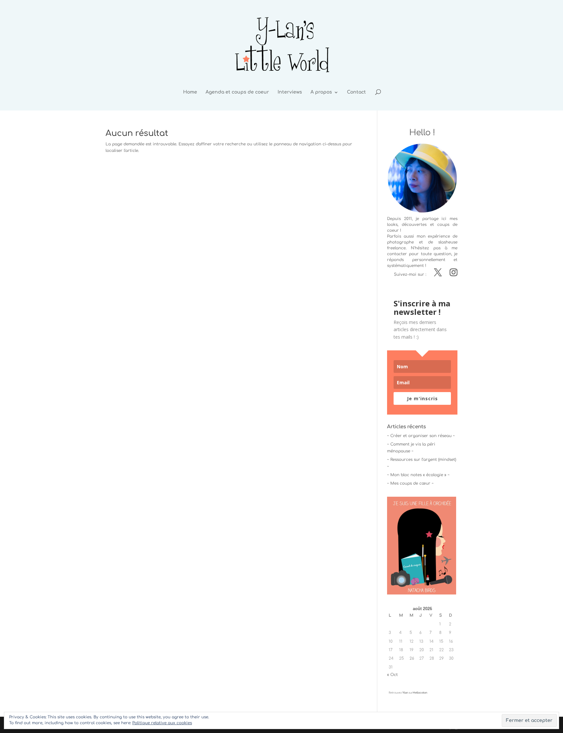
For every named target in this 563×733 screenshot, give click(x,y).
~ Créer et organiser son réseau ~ (421, 435)
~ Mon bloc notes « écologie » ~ (418, 475)
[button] (421, 545)
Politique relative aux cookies (162, 723)
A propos (321, 92)
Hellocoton (420, 692)
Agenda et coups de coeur (237, 92)
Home (190, 92)
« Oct (392, 674)
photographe (400, 242)
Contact (356, 92)
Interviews (290, 92)
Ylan (405, 692)
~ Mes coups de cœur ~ (410, 483)
